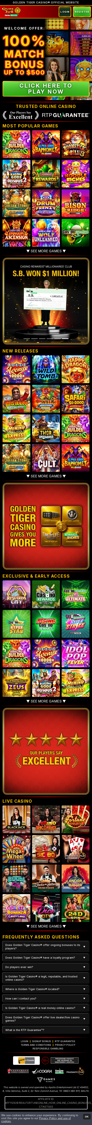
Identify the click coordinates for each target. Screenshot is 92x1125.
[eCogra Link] (42, 1071)
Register (82, 11)
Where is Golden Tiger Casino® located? (32, 989)
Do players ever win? (19, 967)
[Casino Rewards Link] (59, 1071)
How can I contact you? (20, 998)
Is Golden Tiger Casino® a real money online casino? (40, 1008)
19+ (45, 1060)
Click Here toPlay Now (46, 88)
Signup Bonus (41, 1041)
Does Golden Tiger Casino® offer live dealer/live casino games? (42, 1019)
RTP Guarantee (65, 1041)
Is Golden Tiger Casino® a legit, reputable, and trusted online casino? (41, 978)
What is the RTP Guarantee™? (24, 1030)
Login (65, 11)
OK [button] (87, 1116)
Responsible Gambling (48, 1048)
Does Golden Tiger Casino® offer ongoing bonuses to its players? (42, 946)
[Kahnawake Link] (18, 1071)
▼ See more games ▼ (46, 251)
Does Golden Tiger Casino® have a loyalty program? (40, 957)
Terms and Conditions (36, 1044)
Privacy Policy (65, 1044)
